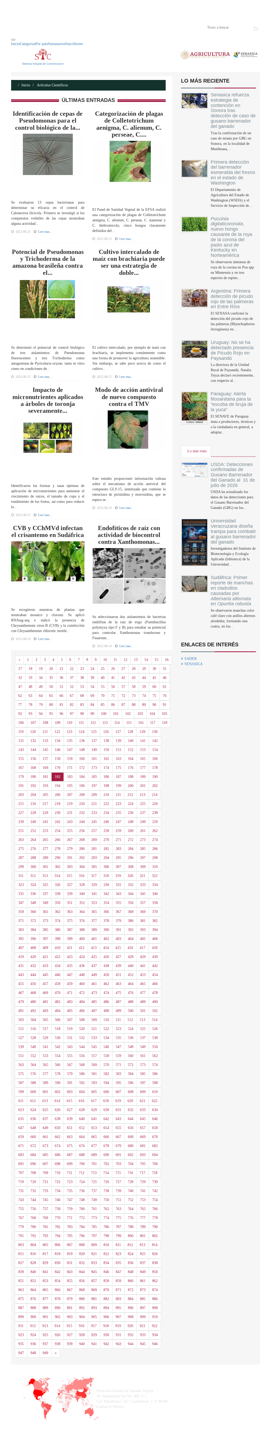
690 (106, 1155)
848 (130, 1272)
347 (21, 903)
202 (155, 786)
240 (33, 822)
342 (106, 894)
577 (45, 1074)
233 (94, 813)
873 (143, 1290)
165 (143, 759)
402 (106, 939)
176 (130, 768)
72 (123, 696)
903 (70, 1317)
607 (118, 1092)
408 (33, 948)
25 (103, 669)
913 (45, 1326)
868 (82, 1290)
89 (144, 705)
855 (70, 1281)
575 (21, 1074)
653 (94, 1128)
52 (72, 687)
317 (94, 876)
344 (130, 894)
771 (70, 1218)
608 (130, 1092)
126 (106, 732)
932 (130, 1335)
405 (143, 939)
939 (70, 1344)
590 (57, 1083)
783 (70, 1227)
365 (94, 912)
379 (118, 921)
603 (70, 1092)
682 (155, 1146)
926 (57, 1335)
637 (45, 1119)
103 (140, 714)
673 (45, 1146)
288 (33, 858)
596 (130, 1083)
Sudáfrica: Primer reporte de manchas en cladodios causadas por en (232, 590)
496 (82, 1011)
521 (94, 1029)
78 (30, 705)
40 (103, 678)
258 (106, 831)
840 (33, 1272)
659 (21, 1137)
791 (21, 1236)
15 (156, 660)
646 (155, 1119)
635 (21, 1119)
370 (155, 912)
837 (143, 1263)
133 (45, 741)
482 (57, 1002)
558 (106, 1056)
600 (33, 1092)
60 (154, 687)
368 (130, 912)
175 (118, 768)
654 (106, 1128)
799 (118, 1236)
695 (21, 1164)
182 (57, 777)
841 (45, 1272)
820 (82, 1254)
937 (45, 1344)
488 (130, 1002)
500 (130, 1011)
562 (155, 1056)
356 (130, 903)
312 (33, 876)
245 (94, 822)
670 (155, 1137)
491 (21, 1011)
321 (142, 876)
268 (82, 840)
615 (69, 1101)
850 (155, 1272)
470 (57, 993)
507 (70, 1020)
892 (82, 1308)
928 (82, 1335)
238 (155, 813)
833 (94, 1263)
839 (21, 1272)
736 (82, 1191)
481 (45, 1002)
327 (70, 885)
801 (143, 1236)
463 (118, 984)
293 (94, 858)
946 (155, 1344)
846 (106, 1272)
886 (155, 1299)
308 (130, 867)
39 (92, 678)
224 (130, 804)
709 (45, 1173)
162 (106, 759)
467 (21, 993)
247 (118, 822)
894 (106, 1308)
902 (57, 1317)
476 (130, 993)
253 (45, 831)
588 (33, 1083)
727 (118, 1182)
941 (94, 1344)
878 (57, 1299)
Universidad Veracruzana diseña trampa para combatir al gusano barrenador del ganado (233, 531)
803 (21, 1245)
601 (45, 1092)
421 (45, 957)
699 (70, 1164)
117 (152, 723)
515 (21, 1029)
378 (106, 921)
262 (155, 831)
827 (21, 1263)
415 (118, 948)
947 (21, 1353)
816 (33, 1254)
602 (57, 1092)
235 (118, 813)
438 (106, 966)
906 (106, 1317)
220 (82, 804)
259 (118, 831)
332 (130, 885)
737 (94, 1191)
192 (33, 786)
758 (57, 1209)
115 (129, 723)
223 (118, 804)
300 (33, 867)
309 (143, 867)
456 (33, 984)
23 (82, 669)
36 (61, 678)
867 (70, 1290)
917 (94, 1326)
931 (118, 1335)
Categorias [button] (27, 44)
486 (106, 1002)
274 (155, 840)
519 (70, 1029)
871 (118, 1290)
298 (155, 858)
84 (92, 705)
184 (82, 777)
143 (21, 750)
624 (33, 1110)
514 (154, 1020)
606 (106, 1092)
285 (143, 849)
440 (130, 966)
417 (142, 948)
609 (143, 1092)
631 (118, 1110)
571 (118, 1065)
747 (70, 1200)
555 (70, 1056)
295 (118, 858)
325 (45, 885)
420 (33, 957)
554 (57, 1056)
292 (82, 858)
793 (45, 1236)
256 (82, 831)
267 (70, 840)
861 (143, 1281)
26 (113, 669)
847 (118, 1272)
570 (106, 1065)
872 (130, 1290)
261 (143, 831)
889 (45, 1308)
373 (45, 921)
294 (106, 858)
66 (61, 696)
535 (118, 1038)
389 (94, 930)
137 (94, 741)
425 (94, 957)
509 (94, 1020)
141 (143, 741)
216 (33, 804)
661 (45, 1137)
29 (144, 669)
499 (118, 1011)
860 (130, 1281)
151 (118, 750)
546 (106, 1047)
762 (106, 1209)
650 (57, 1128)
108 (45, 723)
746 (57, 1200)
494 (57, 1011)
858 (106, 1281)
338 (57, 894)
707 (21, 1173)
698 (57, 1164)
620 (130, 1101)
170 (57, 768)
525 (143, 1029)
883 (118, 1299)
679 (118, 1146)
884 (130, 1299)
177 (143, 768)
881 (94, 1299)
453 (143, 975)
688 (82, 1155)
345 (143, 894)
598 (155, 1083)
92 (20, 714)
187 (118, 777)
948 (33, 1353)
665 (94, 1137)
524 (130, 1029)
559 (118, 1056)
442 (155, 966)
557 (94, 1056)
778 (155, 1218)
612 (33, 1101)
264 (33, 840)
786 (106, 1227)
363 (70, 912)
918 (106, 1326)
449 (94, 975)
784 (82, 1227)
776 (130, 1218)
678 (106, 1146)
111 (81, 723)
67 (72, 696)
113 (105, 723)
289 (45, 858)
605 (94, 1092)
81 (61, 705)
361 (45, 912)
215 (21, 804)
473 (94, 993)
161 (94, 759)
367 (118, 912)
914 (57, 1326)
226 (155, 804)
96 (61, 714)
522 (106, 1029)
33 (30, 678)
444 (33, 975)
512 (130, 1020)
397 (45, 939)
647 (21, 1128)
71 (113, 696)
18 (30, 669)
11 (115, 660)
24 (92, 669)
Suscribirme (74, 44)
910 (155, 1317)
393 (143, 930)
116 (140, 723)
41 (113, 678)
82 (72, 705)
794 (57, 1236)
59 (144, 687)
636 (33, 1119)
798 (106, 1236)
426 (106, 957)
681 (143, 1146)
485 (94, 1002)
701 (94, 1164)
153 (143, 750)
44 (144, 678)
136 (82, 741)
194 (57, 786)
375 (70, 921)
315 (69, 876)
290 (57, 858)
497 (94, 1011)
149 (94, 750)
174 (106, 768)
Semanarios (56, 44)
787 (118, 1227)
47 (20, 687)
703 (118, 1164)
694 (155, 1155)
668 (130, 1137)
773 (94, 1218)
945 (143, 1344)
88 (134, 705)
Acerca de (40, 27)
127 (118, 732)
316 (81, 876)
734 (57, 1191)
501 (143, 1011)
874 (155, 1290)
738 (106, 1191)
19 (41, 669)
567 (70, 1065)
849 (143, 1272)
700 (82, 1164)
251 (21, 831)
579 (70, 1074)
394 (155, 930)
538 (155, 1038)
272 (130, 840)
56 (113, 687)
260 (130, 831)
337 (45, 894)
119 (21, 732)
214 (154, 795)
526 (155, 1029)
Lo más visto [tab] (197, 451)
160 (82, 759)
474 (106, 993)
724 (82, 1182)
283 (118, 849)
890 (57, 1308)
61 (164, 687)
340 (82, 894)
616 (81, 1101)
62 (20, 696)
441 (143, 966)
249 (143, 822)
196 (82, 786)
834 (106, 1263)
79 (41, 705)
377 (94, 921)
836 (130, 1263)
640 (82, 1119)
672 (33, 1146)
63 (30, 696)
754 (155, 1200)
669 (143, 1137)
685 (45, 1155)
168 (33, 768)
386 (57, 930)
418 (154, 948)
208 (82, 795)
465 (143, 984)
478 (155, 993)
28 (134, 669)
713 (94, 1173)
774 (106, 1218)
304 (82, 867)
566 (57, 1065)
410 (57, 948)
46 (164, 678)
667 (118, 1137)
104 (152, 714)
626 (57, 1110)
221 (94, 804)
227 (21, 813)
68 (82, 696)
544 (82, 1047)
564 (33, 1065)
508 (82, 1020)
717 (142, 1173)
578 (57, 1074)
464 (130, 984)
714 (106, 1173)
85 (103, 705)
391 (118, 930)
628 (82, 1110)
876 (33, 1299)
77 (20, 705)
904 (82, 1317)
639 (70, 1119)
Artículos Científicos (52, 85)
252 (33, 831)
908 (130, 1317)
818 (57, 1254)
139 (118, 741)
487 (118, 1002)
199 (118, 786)
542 (57, 1047)
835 (118, 1263)
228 (33, 813)
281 (94, 849)
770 (57, 1218)
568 (82, 1065)
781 (45, 1227)
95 (51, 714)
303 (70, 867)
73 (134, 696)
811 (118, 1245)
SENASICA (193, 664)
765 (143, 1209)
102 (128, 714)
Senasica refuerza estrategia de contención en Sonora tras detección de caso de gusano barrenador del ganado (233, 110)
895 (118, 1308)
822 (106, 1254)
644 (130, 1119)
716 (130, 1173)
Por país (41, 44)
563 (21, 1065)
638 (57, 1119)
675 (70, 1146)
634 (155, 1110)
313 (45, 876)
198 (106, 786)
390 (106, 930)
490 (155, 1002)
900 (33, 1317)
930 (106, 1335)
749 (94, 1200)
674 (57, 1146)
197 (94, 786)
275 (21, 849)
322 (154, 876)
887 (21, 1308)
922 (154, 1326)
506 (57, 1020)
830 (57, 1263)
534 (106, 1038)
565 (45, 1065)
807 (70, 1245)
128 (130, 732)
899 (21, 1317)
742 (155, 1191)
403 (118, 939)
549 (143, 1047)
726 (106, 1182)
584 (130, 1074)
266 (57, 840)
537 (143, 1038)
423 (70, 957)
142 (155, 741)
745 (45, 1200)
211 (118, 795)
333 (143, 885)
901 (45, 1317)
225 (143, 804)
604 (82, 1092)
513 (142, 1020)
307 (118, 867)
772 (82, 1218)
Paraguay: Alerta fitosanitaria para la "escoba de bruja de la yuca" (232, 401)
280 (82, 849)
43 (134, 678)
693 (143, 1155)
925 (45, 1335)
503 (21, 1020)
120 (33, 732)
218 (57, 804)
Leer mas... (45, 232)
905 (94, 1317)
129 (142, 732)
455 (21, 984)
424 (82, 957)
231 (70, 813)
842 (57, 1272)
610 (155, 1092)
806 (57, 1245)
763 (118, 1209)
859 (118, 1281)
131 (21, 741)
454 (155, 975)
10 (105, 660)
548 (130, 1047)
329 (94, 885)
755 (21, 1209)
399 (70, 939)
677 (94, 1146)
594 (106, 1083)
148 (82, 750)
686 (57, 1155)
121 (45, 732)
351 (70, 903)
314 (57, 876)
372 (33, 921)
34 (41, 678)
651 (70, 1128)
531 (70, 1038)
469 (45, 993)
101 (116, 714)
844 (82, 1272)
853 (45, 1281)
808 (82, 1245)
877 (45, 1299)
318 (106, 876)
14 (146, 660)
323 (21, 885)
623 (21, 1110)
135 (70, 741)
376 (82, 921)
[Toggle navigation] (13, 40)
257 (94, 831)
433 (45, 966)
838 (155, 1263)
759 (70, 1209)
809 (94, 1245)
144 (33, 750)
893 (94, 1308)
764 (130, 1209)
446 (57, 975)
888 (33, 1308)
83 (82, 705)
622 (154, 1101)
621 (142, 1101)
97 (72, 714)
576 (33, 1074)
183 (70, 777)
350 (57, 903)
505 (45, 1020)
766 (155, 1209)
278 (57, 849)
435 (70, 966)
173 (94, 768)
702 (106, 1164)
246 (106, 822)
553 (45, 1056)
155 (21, 759)
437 (94, 966)
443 (21, 975)
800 (130, 1236)
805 (45, 1245)
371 (21, 921)
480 (33, 1002)
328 (82, 885)
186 (106, 777)
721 (45, 1182)
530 (57, 1038)
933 (143, 1335)
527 (21, 1038)
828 (33, 1263)
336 (33, 894)
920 (130, 1326)
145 (45, 750)
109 (57, 723)
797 (94, 1236)
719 (21, 1182)
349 (45, 903)
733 (45, 1191)
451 (118, 975)
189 (143, 777)
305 (94, 867)
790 (155, 1227)
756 (33, 1209)
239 (21, 822)
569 (94, 1065)
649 (45, 1128)
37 (72, 678)
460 (82, 984)
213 (142, 795)
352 (82, 903)
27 (123, 669)
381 (143, 921)
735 (70, 1191)
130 (154, 732)
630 (106, 1110)
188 (130, 777)
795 (70, 1236)
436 (82, 966)
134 (57, 741)
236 (130, 813)
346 (155, 894)
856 (82, 1281)
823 (118, 1254)
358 (155, 903)
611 (21, 1101)
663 (70, 1137)
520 (82, 1029)
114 (117, 723)
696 (33, 1164)
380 (130, 921)
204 (33, 795)
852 (33, 1281)
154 (155, 750)
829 (45, 1263)
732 (33, 1191)
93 (30, 714)
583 (118, 1074)
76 (164, 696)
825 (143, 1254)
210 (106, 795)
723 (70, 1182)
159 (70, 759)
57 (123, 687)
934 (155, 1335)
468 (33, 993)
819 (70, 1254)
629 (94, 1110)
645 (143, 1119)
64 (41, 696)
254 (57, 831)
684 (33, 1155)
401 (94, 939)
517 (45, 1029)
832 (82, 1263)
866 (57, 1290)
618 (106, 1101)
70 (103, 696)
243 (70, 822)
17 (20, 669)
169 (45, 768)
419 (21, 957)
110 (69, 723)
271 (118, 840)
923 (21, 1335)
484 (82, 1002)
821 (94, 1254)
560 (130, 1056)
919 (118, 1326)
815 (21, 1254)
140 (130, 741)
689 (94, 1155)
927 (70, 1335)
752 (130, 1200)
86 (113, 705)
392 (130, 930)
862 (155, 1281)
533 (94, 1038)
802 (155, 1236)
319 (118, 876)
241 (45, 822)
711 (69, 1173)
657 (143, 1128)
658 (155, 1128)
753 (143, 1200)
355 (118, 903)
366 (106, 912)
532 (82, 1038)
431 (21, 966)
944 (130, 1344)
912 (33, 1326)
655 (118, 1128)
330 (106, 885)
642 (106, 1119)
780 (33, 1227)
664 (82, 1137)
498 (106, 1011)
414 (106, 948)
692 (130, 1155)
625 (45, 1110)
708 (33, 1173)
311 (21, 876)
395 (21, 939)
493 (45, 1011)
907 (118, 1317)
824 (130, 1254)
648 (33, 1128)
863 (21, 1290)
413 (94, 948)
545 (94, 1047)
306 (106, 867)
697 (45, 1164)
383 (21, 930)
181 (45, 777)
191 (21, 786)
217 (45, 804)
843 (70, 1272)
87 (123, 705)
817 (45, 1254)
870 (106, 1290)
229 (45, 813)
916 (81, 1326)
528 (33, 1038)
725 (94, 1182)
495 (70, 1011)
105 (164, 714)
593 (94, 1083)
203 (21, 795)
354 (106, 903)
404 (130, 939)
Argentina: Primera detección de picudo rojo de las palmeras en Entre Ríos (232, 298)
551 (21, 1056)
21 (61, 669)
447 (70, 975)
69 (92, 696)
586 (155, 1074)
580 (82, 1074)
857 (94, 1281)
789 (143, 1227)
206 (57, 795)
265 (45, 840)
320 (130, 876)
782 (57, 1227)
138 (106, 741)
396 (33, 939)
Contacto (66, 27)
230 (57, 813)
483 (70, 1002)
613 (45, 1101)
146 (57, 750)
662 (57, 1137)
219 (70, 804)
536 (130, 1038)
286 (155, 849)
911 (21, 1326)
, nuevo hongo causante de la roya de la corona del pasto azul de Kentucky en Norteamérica (231, 237)
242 (57, 822)
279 (70, 849)
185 (94, 777)
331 (118, 885)
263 (21, 840)
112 (93, 723)
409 (45, 948)
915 (69, 1326)
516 (33, 1029)
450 (106, 975)
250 (155, 822)
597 (143, 1083)
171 (70, 768)
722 (57, 1182)
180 (33, 777)
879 (70, 1299)
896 (130, 1308)
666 (106, 1137)
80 (51, 705)
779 (21, 1227)
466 (155, 984)
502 (155, 1011)
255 (70, 831)
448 (82, 975)
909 (143, 1317)
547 (118, 1047)
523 (118, 1029)
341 (94, 894)
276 (33, 849)
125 (94, 732)
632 (130, 1110)
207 (70, 795)
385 (45, 930)
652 (82, 1128)
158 (57, 759)
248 (130, 822)
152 (130, 750)
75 (154, 696)
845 (94, 1272)
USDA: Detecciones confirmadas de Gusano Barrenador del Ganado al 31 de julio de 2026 (233, 475)
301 (45, 867)
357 (143, 903)
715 (118, 1173)
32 (20, 678)
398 (57, 939)
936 (33, 1344)
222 (106, 804)
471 (70, 993)
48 (30, 687)
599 (21, 1092)
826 (155, 1254)
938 (57, 1344)
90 (154, 705)
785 (94, 1227)
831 (70, 1263)
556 (82, 1056)
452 (130, 975)
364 (82, 912)
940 (82, 1344)
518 (57, 1029)
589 (45, 1083)
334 (155, 885)
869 (94, 1290)
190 (155, 777)
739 (118, 1191)
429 (143, 957)
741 (143, 1191)
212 (130, 795)
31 (164, 669)
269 (94, 840)
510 (106, 1020)
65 (51, 696)
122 (57, 732)
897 (143, 1308)
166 (155, 759)
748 (82, 1200)
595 (118, 1083)
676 (82, 1146)
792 (33, 1236)
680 (130, 1146)
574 (155, 1065)
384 (33, 930)
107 (33, 723)
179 (21, 777)
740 (130, 1191)
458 (57, 984)
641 (94, 1119)
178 (155, 768)
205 (45, 795)
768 (33, 1218)
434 (57, 966)
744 (33, 1200)
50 (51, 687)
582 (106, 1074)
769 (45, 1218)
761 (94, 1209)
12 (125, 660)
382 (155, 921)
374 (57, 921)
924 (33, 1335)
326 (57, 885)
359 (21, 912)
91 (164, 705)
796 (82, 1236)
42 (123, 678)
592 (82, 1083)
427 (118, 957)
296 (130, 858)
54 (92, 687)
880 (82, 1299)
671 (21, 1146)
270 (106, 840)
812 (130, 1245)
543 (70, 1047)
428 (130, 957)
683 (21, 1155)
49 (41, 687)
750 (106, 1200)
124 (81, 732)
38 (82, 678)
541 (45, 1047)
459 (70, 984)
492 (33, 1011)
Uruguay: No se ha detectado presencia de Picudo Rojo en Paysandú (232, 350)
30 (154, 669)
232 (82, 813)
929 (94, 1335)
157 (45, 759)
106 (21, 723)
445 (45, 975)
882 (106, 1299)
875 (21, 1299)
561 (143, 1056)
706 (155, 1164)
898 (155, 1308)
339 (70, 894)
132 (33, 741)
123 (69, 732)
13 (136, 660)
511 (118, 1020)
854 (57, 1281)
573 (143, 1065)
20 (51, 669)
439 (118, 966)
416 (130, 948)
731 (21, 1191)
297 (143, 858)
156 (33, 759)
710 (57, 1173)
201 (143, 786)
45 (154, 678)
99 (92, 714)
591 (70, 1083)
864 (33, 1290)
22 (72, 669)
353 (94, 903)
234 (106, 813)
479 (21, 1002)
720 (33, 1182)
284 (130, 849)
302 (57, 867)
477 (143, 993)
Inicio (19, 27)
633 (143, 1110)
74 (144, 696)
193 (45, 786)
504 (33, 1020)
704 (130, 1164)
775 (118, 1218)
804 (33, 1245)
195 (70, 786)
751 (118, 1200)
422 (57, 957)
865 (45, 1290)
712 (81, 1173)
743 (21, 1200)
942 (106, 1344)
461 (94, 984)
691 (118, 1155)
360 (33, 912)
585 (143, 1074)
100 (103, 714)
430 (155, 957)
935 (21, 1344)
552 (33, 1056)
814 (154, 1245)
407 (21, 948)
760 (82, 1209)
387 (70, 930)
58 (134, 687)
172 (82, 768)
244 (82, 822)
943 (118, 1344)
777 (143, 1218)
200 (130, 786)
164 (130, 759)
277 (45, 849)
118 (164, 723)
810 (106, 1245)
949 (45, 1353)
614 (57, 1101)
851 (21, 1281)
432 (33, 966)
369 (143, 912)
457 (45, 984)
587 (21, 1083)
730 (155, 1182)
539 (21, 1047)
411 (69, 948)
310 (155, 867)
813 (142, 1245)
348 (33, 903)
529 (45, 1038)
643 (118, 1119)
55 (103, 687)
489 (143, 1002)
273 (143, 840)
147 (70, 750)
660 (33, 1137)
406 (155, 939)
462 (106, 984)
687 (70, 1155)
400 (82, 939)
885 (143, 1299)
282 (106, 849)
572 (130, 1065)
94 (41, 714)
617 (94, 1101)
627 (70, 1110)
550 (155, 1047)
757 (45, 1209)
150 (106, 750)
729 (143, 1182)
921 (142, 1326)
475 (118, 993)
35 (51, 678)
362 (57, 912)
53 (82, 687)
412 (81, 948)
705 (143, 1164)
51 (61, 687)
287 (21, 858)
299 (21, 867)
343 (118, 894)
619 (118, 1101)
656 (130, 1128)
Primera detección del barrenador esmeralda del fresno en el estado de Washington (233, 172)
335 (21, 894)
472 (82, 993)
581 (94, 1074)
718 (154, 1173)
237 (143, 813)
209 (94, 795)
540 (33, 1047)
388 (82, 930)
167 (21, 768)
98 (82, 714)
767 (21, 1218)
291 (70, 858)
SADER (190, 659)
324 (33, 885)
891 (70, 1308)
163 (118, 759)
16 (167, 660)
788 (130, 1227)
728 (130, 1182)
